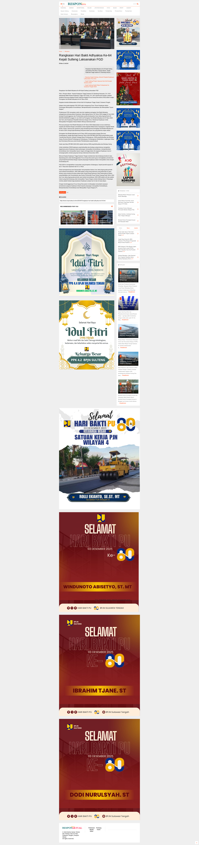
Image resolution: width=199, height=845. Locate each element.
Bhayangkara (74, 14)
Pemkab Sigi (109, 11)
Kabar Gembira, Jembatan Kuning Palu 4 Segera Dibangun (128, 361)
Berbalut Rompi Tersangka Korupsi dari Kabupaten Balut (128, 389)
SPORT (121, 7)
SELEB (115, 7)
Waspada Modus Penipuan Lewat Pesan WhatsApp (128, 278)
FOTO (108, 7)
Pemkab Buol (128, 11)
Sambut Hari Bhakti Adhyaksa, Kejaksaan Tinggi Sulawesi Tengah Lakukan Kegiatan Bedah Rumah (72, 220)
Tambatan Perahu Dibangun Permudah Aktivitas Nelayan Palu (127, 333)
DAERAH (71, 7)
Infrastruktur (75, 11)
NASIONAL (63, 7)
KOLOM (89, 7)
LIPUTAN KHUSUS (99, 7)
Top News (100, 11)
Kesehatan (92, 11)
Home (60, 51)
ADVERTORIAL (80, 7)
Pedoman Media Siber (91, 829)
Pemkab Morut (118, 11)
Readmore (131, 292)
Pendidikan (83, 11)
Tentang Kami (98, 828)
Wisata (82, 14)
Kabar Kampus (64, 14)
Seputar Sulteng (65, 11)
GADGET (128, 7)
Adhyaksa (67, 51)
